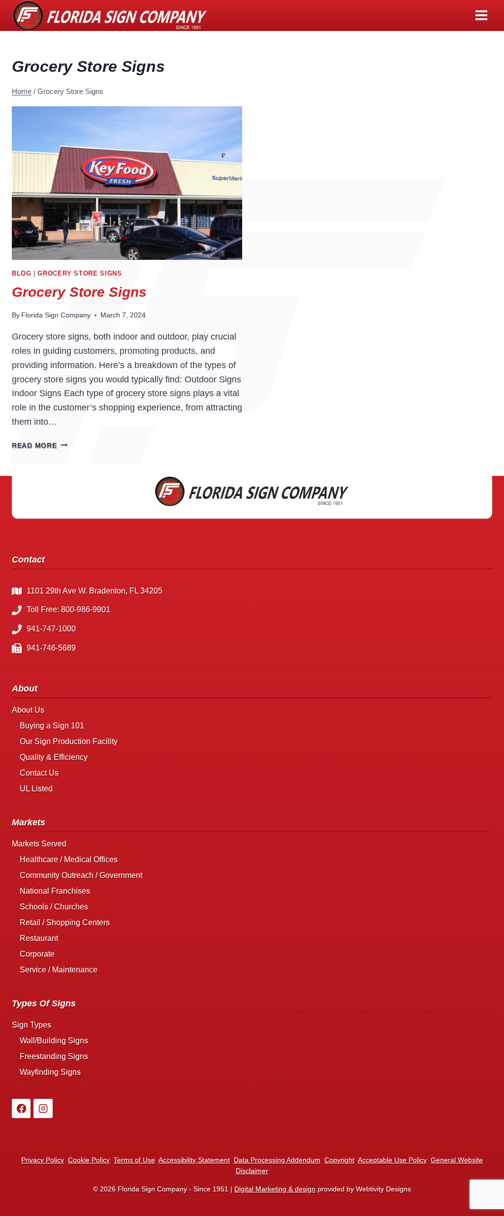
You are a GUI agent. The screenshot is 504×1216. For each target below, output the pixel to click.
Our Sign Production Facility (69, 741)
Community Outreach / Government (81, 875)
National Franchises (55, 891)
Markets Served (39, 844)
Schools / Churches (54, 907)
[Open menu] (481, 15)
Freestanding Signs (54, 1056)
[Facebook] (21, 1108)
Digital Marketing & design (274, 1189)
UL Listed (36, 788)
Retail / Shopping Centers (65, 922)
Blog (22, 273)
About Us (28, 710)
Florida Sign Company (56, 315)
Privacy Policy (42, 1160)
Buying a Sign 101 (52, 725)
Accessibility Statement (194, 1160)
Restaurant (39, 938)
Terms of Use (134, 1160)
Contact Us (39, 773)
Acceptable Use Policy (392, 1160)
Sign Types (31, 1025)
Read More (39, 445)
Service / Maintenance (58, 970)
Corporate (37, 954)
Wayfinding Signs (50, 1072)
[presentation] (127, 183)
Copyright (339, 1160)
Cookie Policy (89, 1160)
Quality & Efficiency (54, 757)
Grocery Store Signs (79, 273)
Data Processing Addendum (277, 1160)
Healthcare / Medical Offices (69, 859)
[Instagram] (42, 1108)
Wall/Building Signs (54, 1040)
